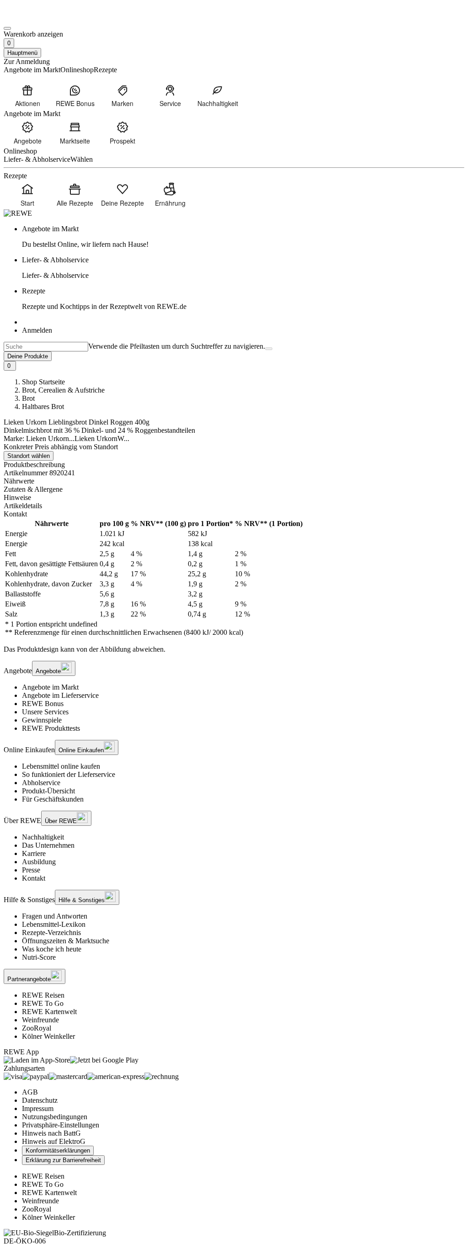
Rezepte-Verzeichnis (51, 932)
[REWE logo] (18, 213)
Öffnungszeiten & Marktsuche (65, 941)
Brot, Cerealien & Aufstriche (63, 390)
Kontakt (33, 878)
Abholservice (41, 783)
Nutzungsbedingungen (54, 1117)
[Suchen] (268, 348)
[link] (243, 237)
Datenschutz (40, 1100)
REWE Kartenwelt (49, 1011)
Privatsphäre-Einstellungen (60, 1125)
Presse (31, 870)
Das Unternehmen (48, 845)
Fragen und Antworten (54, 916)
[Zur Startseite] (35, 17)
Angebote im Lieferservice (60, 695)
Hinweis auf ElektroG (53, 1141)
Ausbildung (39, 862)
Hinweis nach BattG (51, 1133)
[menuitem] (27, 95)
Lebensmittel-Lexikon (53, 924)
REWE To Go (43, 1003)
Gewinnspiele (42, 720)
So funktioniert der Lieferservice (68, 774)
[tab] (234, 481)
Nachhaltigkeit (43, 837)
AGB (30, 1092)
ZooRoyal (36, 1028)
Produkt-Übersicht (48, 791)
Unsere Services (45, 712)
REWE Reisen (43, 995)
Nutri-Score (39, 957)
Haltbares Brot (43, 406)
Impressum (37, 1108)
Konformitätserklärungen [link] (58, 1150)
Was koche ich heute (51, 949)
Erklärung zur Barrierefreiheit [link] (63, 1160)
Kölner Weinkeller (48, 1036)
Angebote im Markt (50, 687)
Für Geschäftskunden (53, 799)
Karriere (34, 853)
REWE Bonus (43, 703)
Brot (28, 398)
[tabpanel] (234, 578)
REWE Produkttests (51, 728)
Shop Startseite (43, 382)
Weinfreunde (40, 1020)
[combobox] (46, 346)
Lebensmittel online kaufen (61, 766)
